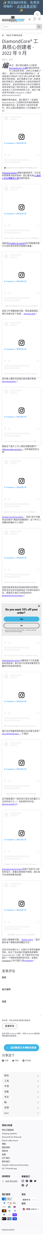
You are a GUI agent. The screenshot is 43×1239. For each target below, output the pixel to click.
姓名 (4, 977)
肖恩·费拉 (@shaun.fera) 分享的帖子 (21, 935)
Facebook (6, 960)
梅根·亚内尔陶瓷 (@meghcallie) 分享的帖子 (21, 306)
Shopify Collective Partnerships (15, 1165)
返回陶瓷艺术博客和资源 (23, 1047)
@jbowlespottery (10, 172)
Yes (21, 619)
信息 (4, 1001)
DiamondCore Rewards (11, 1137)
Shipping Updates (9, 1133)
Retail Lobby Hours (10, 1140)
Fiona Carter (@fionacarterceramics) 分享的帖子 (22, 441)
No (22, 626)
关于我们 (6, 1158)
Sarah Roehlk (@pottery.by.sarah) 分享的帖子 (21, 238)
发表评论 (9, 1026)
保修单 (5, 1151)
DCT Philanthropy (9, 1168)
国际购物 (6, 1147)
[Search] (39, 26)
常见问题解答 (8, 1130)
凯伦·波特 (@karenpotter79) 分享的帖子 (21, 794)
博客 (4, 1144)
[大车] (34, 19)
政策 (4, 1154)
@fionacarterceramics (12, 449)
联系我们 (6, 1161)
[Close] (39, 606)
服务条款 (9, 1036)
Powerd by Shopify (8, 1230)
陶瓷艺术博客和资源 (14, 35)
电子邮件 (6, 989)
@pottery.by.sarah (16, 243)
